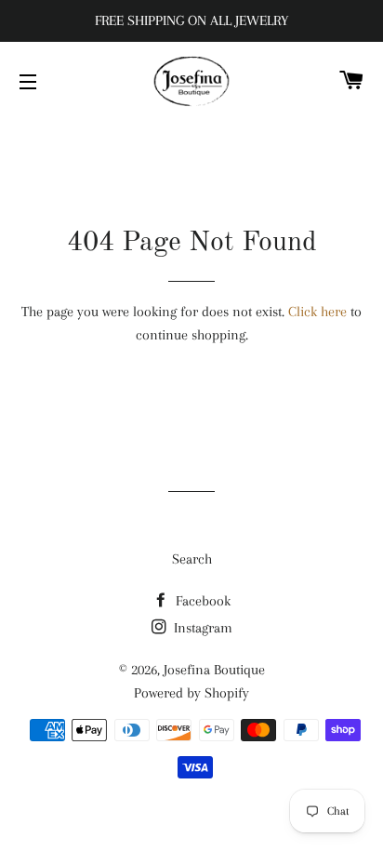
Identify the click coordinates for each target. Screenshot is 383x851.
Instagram (201, 627)
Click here (317, 311)
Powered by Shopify (191, 693)
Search (192, 559)
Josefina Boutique (214, 669)
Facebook (201, 600)
